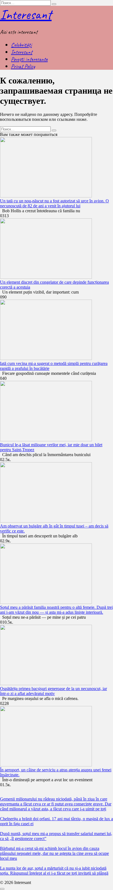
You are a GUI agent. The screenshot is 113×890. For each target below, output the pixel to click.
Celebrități (21, 44)
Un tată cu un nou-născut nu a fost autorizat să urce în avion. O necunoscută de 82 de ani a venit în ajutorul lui (54, 203)
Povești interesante (29, 59)
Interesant (26, 14)
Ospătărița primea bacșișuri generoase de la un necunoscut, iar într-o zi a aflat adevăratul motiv (53, 691)
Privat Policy (23, 66)
